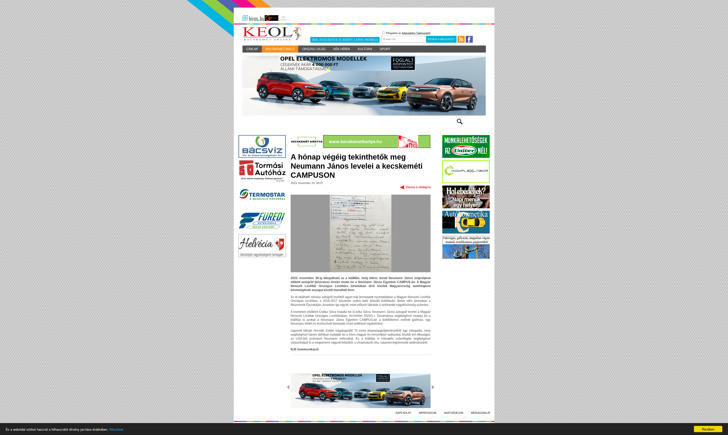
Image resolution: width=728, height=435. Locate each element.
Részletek (116, 429)
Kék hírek (341, 49)
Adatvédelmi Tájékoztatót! (416, 33)
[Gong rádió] (271, 18)
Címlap (252, 49)
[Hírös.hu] (253, 18)
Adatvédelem (453, 412)
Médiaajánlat (481, 412)
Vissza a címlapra (418, 187)
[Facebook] (469, 39)
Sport (385, 49)
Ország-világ (314, 49)
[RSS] (461, 39)
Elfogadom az (408, 33)
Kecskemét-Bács (280, 49)
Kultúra (365, 49)
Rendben (708, 429)
